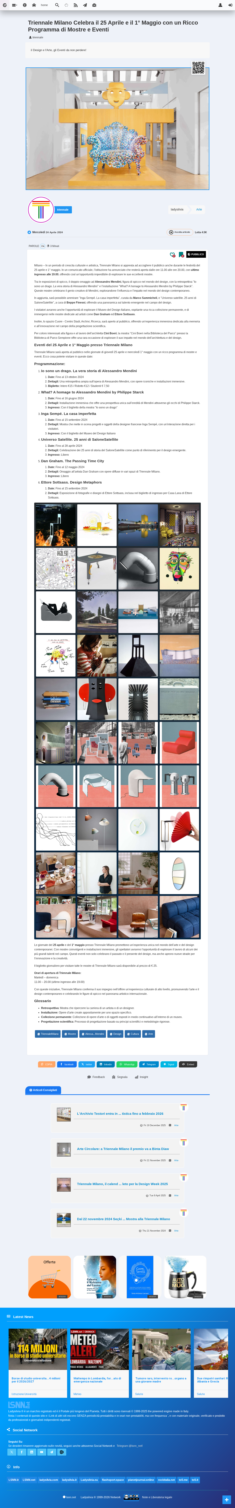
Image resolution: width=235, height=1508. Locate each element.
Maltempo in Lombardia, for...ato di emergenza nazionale (97, 1380)
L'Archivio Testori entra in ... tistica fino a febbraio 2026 (120, 1113)
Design (117, 1033)
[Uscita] (230, 5)
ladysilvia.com (48, 1479)
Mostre (72, 1033)
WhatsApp (128, 1064)
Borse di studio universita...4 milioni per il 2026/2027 (36, 1380)
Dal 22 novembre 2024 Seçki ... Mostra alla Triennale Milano (123, 1219)
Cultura (135, 1033)
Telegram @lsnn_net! (130, 1445)
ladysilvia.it (69, 1479)
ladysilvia (177, 209)
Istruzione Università (24, 1394)
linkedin (107, 1064)
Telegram (151, 1064)
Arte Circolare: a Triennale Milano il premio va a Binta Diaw (123, 1149)
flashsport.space (113, 1479)
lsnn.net (71, 1497)
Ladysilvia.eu (89, 1479)
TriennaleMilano (49, 1033)
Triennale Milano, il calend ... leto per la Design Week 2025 (122, 1184)
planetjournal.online (141, 1479)
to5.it (195, 1479)
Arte (199, 209)
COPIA (48, 1064)
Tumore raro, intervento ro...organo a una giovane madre (160, 1380)
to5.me (183, 1479)
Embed (190, 1064)
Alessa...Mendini (94, 1033)
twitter (88, 1064)
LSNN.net (29, 1479)
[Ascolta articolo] (171, 232)
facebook (69, 1064)
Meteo (77, 1394)
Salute (139, 1394)
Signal (170, 1064)
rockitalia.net (166, 1479)
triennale (62, 209)
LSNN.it (14, 1479)
